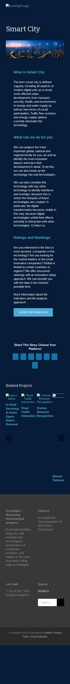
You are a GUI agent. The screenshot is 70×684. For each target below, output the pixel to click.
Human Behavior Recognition (45, 411)
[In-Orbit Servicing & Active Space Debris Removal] (12, 395)
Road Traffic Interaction (28, 411)
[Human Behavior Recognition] (44, 395)
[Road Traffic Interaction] (28, 395)
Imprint (48, 632)
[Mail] (17, 601)
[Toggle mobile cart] (55, 7)
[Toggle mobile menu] (62, 7)
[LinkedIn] (12, 601)
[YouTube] (7, 601)
